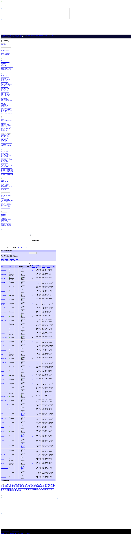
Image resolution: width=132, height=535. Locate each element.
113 (52, 486)
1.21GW (3, 291)
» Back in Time (4, 111)
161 (36, 489)
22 (29, 484)
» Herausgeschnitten (5, 83)
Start (9, 36)
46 (8, 485)
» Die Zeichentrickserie (6, 90)
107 (41, 486)
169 (51, 489)
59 (25, 485)
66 (35, 485)
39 (52, 484)
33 (44, 484)
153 (20, 489)
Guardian (3, 299)
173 (5, 490)
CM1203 (3, 431)
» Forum (2, 119)
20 (26, 484)
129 (28, 488)
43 (3, 485)
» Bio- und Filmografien (6, 195)
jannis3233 (3, 418)
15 (32, 270)
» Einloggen (3, 44)
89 (12, 486)
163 (40, 489)
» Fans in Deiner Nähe (5, 128)
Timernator (3, 477)
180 (19, 490)
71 (42, 485)
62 (30, 485)
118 (7, 488)
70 (41, 485)
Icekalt (2, 387)
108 (43, 486)
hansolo (2, 383)
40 (53, 484)
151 (17, 489)
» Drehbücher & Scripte (6, 85)
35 (47, 484)
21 (27, 484)
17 (22, 484)
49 (12, 485)
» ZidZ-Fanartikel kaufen (6, 68)
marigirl (2, 329)
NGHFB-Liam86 (4, 468)
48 (10, 485)
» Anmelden (3, 122)
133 (36, 488)
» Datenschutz (4, 220)
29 (38, 484)
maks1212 (3, 278)
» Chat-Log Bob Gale (5, 206)
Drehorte (17, 36)
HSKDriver (3, 320)
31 (41, 484)
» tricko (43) (3, 141)
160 (34, 489)
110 (47, 486)
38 (51, 484)
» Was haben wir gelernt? (6, 100)
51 (14, 485)
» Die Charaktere (4, 75)
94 (19, 486)
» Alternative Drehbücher (6, 84)
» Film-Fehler (3, 78)
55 (20, 485)
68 (38, 485)
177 (13, 490)
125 (20, 488)
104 (35, 486)
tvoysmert (3, 286)
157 (28, 489)
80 (54, 485)
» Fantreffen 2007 (4, 161)
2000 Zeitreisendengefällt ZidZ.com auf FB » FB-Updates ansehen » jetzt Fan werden (6, 52)
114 (54, 486)
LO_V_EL (3, 350)
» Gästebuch (3, 63)
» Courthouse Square (5, 88)
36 (48, 484)
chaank (2, 371)
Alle (17, 260)
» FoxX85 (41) (4, 140)
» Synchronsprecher (5, 199)
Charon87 (3, 454)
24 (31, 484)
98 (24, 486)
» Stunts (2, 198)
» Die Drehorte (4, 80)
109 (45, 486)
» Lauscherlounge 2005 (6, 155)
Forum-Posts (34, 266)
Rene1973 (3, 307)
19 (25, 484)
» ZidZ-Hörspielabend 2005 (7, 200)
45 (6, 485)
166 (45, 489)
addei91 (2, 345)
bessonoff (3, 282)
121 (12, 488)
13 (32, 379)
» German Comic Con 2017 (7, 170)
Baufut (2, 427)
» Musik (2, 180)
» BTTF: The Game (5, 93)
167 (47, 489)
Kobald (2, 450)
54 (19, 485)
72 (43, 485)
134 (37, 488)
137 (43, 488)
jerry (2, 366)
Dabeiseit (37, 266)
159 (32, 489)
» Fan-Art (3, 129)
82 (2, 486)
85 (6, 486)
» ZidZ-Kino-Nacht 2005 (6, 158)
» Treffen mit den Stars (5, 208)
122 (14, 488)
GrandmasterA (15, 531)
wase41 (2, 341)
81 (1, 486)
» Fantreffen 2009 (4, 164)
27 (36, 484)
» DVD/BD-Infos (4, 65)
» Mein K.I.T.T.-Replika (6, 224)
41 (1, 485)
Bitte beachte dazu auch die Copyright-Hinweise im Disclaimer (15, 533)
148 (11, 489)
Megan (2, 379)
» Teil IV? (3, 97)
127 (24, 488)
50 (13, 485)
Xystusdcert (3, 274)
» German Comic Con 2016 (7, 169)
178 (15, 490)
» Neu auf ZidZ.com (5, 62)
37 (49, 484)
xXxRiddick (3, 312)
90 (13, 486)
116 (3, 488)
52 (16, 485)
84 (5, 486)
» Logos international (5, 99)
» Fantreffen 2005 (4, 156)
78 (52, 485)
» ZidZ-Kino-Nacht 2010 (6, 165)
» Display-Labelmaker (5, 109)
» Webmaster (3, 218)
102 (31, 486)
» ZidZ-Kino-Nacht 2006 (6, 159)
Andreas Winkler (5, 531)
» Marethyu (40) (4, 138)
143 (1, 489)
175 (9, 490)
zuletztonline (48, 266)
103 (33, 486)
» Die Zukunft (4, 106)
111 (48, 486)
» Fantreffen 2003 (4, 151)
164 (42, 489)
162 (38, 489)
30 (40, 484)
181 (20, 490)
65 (34, 485)
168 (49, 489)
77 (50, 485)
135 (39, 488)
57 (23, 485)
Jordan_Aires (4, 392)
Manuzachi (3, 295)
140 (49, 488)
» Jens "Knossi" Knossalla (6, 113)
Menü (3, 36)
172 (3, 490)
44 (5, 485)
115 (1, 488)
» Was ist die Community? (6, 120)
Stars (21, 36)
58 (24, 485)
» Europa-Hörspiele (5, 95)
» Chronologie (4, 101)
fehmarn (2, 459)
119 (9, 488)
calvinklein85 (4, 337)
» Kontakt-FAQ (4, 215)
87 (9, 486)
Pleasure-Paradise (3, 303)
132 (34, 488)
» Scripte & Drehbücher (6, 184)
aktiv (54, 266)
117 (5, 488)
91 (14, 486)
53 (17, 485)
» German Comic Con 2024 (7, 174)
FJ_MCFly (3, 362)
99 (25, 486)
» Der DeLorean (4, 82)
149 (13, 489)
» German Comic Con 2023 (7, 173)
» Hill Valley (3, 89)
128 (26, 488)
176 (11, 490)
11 (32, 303)
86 (8, 486)
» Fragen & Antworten (5, 79)
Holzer (2, 409)
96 (21, 486)
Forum (12, 36)
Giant (2, 354)
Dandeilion (3, 358)
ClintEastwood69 (4, 396)
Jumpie (2, 375)
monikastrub (3, 324)
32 (42, 484)
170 (53, 489)
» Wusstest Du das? (5, 77)
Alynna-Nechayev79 (22, 247)
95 (20, 486)
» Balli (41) (3, 139)
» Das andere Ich (4, 105)
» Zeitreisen (3, 104)
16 (20, 484)
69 (39, 485)
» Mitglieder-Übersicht (5, 124)
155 (24, 489)
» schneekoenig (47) (5, 144)
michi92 (2, 440)
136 (41, 488)
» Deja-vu (3, 103)
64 (32, 485)
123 (16, 488)
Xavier (2, 463)
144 (3, 489)
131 (32, 488)
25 (33, 484)
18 (23, 484)
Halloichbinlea (4, 400)
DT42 (2, 472)
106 (39, 486)
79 (53, 485)
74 (46, 485)
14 (18, 484)
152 (19, 489)
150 (15, 489)
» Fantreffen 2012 (4, 166)
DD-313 (2, 436)
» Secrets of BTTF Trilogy (6, 110)
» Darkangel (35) (4, 135)
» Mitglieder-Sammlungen (6, 126)
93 (17, 486)
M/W (10, 266)
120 (10, 488)
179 (17, 490)
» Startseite (3, 60)
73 (45, 485)
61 (28, 485)
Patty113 (3, 333)
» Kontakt (3, 216)
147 (9, 489)
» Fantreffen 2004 (4, 153)
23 (30, 484)
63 (31, 485)
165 (44, 489)
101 (29, 486)
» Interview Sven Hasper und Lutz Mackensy (6, 205)
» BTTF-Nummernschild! (6, 108)
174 (7, 490)
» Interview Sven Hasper (6, 203)
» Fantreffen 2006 (4, 160)
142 (53, 488)
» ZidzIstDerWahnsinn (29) (6, 134)
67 (36, 485)
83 (3, 486)
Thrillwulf (3, 413)
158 (30, 489)
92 (16, 486)
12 (15, 484)
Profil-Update (43, 266)
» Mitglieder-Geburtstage (6, 125)
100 (27, 486)
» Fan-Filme (3, 189)
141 (51, 488)
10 (12, 484)
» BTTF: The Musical (5, 94)
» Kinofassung (4, 98)
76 (49, 485)
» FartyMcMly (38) (5, 136)
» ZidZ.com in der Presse (6, 221)
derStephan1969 (4, 404)
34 (45, 484)
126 (22, 488)
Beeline (2, 445)
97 (23, 486)
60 (27, 485)
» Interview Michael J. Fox (6, 201)
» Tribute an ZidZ (4, 87)
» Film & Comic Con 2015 (6, 168)
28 (37, 484)
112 (50, 486)
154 (22, 489)
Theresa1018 (3, 270)
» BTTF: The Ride (5, 92)
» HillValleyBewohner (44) (6, 143)
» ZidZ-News (3, 64)
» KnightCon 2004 (5, 154)
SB (15, 266)
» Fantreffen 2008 (4, 163)
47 (9, 485)
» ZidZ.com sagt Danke (6, 223)
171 (1, 490)
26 (34, 484)
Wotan (2, 316)
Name (2, 266)
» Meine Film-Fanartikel (6, 69)
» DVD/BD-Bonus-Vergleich (7, 67)
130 (30, 488)
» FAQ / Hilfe (4, 130)
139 (47, 488)
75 (47, 485)
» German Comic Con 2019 (7, 171)
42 (2, 485)
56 (21, 485)
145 (5, 489)
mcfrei (2, 422)
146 (7, 489)
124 (18, 488)
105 (37, 486)
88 (10, 486)
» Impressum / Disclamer (6, 219)
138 (45, 488)
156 (26, 489)
